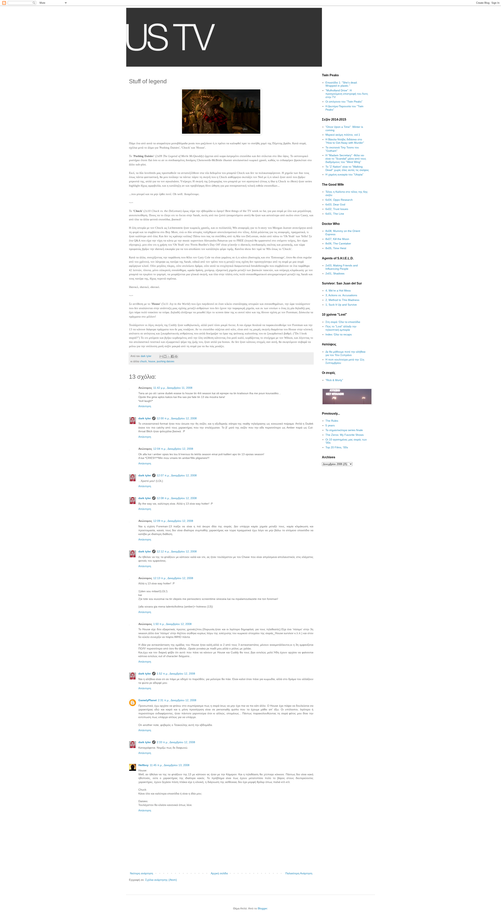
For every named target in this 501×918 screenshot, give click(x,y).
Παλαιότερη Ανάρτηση (298, 873)
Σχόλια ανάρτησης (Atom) (161, 879)
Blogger (262, 908)
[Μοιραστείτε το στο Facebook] (172, 356)
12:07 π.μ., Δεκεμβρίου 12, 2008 (177, 475)
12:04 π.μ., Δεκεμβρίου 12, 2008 (173, 448)
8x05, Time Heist (335, 248)
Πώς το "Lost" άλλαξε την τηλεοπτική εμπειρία (340, 328)
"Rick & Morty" (334, 380)
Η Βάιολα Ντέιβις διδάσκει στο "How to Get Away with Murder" (344, 141)
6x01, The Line (334, 213)
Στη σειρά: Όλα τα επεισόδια (342, 321)
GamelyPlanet (147, 700)
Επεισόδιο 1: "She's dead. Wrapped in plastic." (341, 84)
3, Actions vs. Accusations (341, 295)
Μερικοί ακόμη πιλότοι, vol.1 (342, 134)
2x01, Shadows (334, 273)
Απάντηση (144, 406)
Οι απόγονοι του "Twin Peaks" (343, 101)
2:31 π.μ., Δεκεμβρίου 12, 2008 (177, 700)
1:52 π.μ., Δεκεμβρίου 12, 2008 (176, 673)
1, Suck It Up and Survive (341, 304)
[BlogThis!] (165, 356)
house (151, 361)
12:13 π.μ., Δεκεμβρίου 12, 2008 (173, 578)
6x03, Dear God (335, 204)
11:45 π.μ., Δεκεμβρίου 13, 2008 (169, 765)
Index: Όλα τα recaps (338, 334)
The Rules (331, 420)
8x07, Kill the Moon (337, 239)
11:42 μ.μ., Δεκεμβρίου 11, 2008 (172, 387)
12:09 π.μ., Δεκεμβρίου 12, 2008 (173, 520)
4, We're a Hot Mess (338, 290)
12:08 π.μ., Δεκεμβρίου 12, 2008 (177, 498)
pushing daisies (165, 361)
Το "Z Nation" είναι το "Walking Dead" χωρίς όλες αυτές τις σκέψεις (347, 168)
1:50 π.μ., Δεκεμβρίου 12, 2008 (172, 624)
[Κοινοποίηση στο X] (169, 356)
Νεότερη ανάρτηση (141, 873)
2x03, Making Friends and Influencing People (341, 267)
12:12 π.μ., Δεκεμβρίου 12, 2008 (177, 551)
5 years (330, 425)
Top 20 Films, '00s (336, 447)
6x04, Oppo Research (339, 199)
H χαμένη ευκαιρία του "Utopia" (344, 174)
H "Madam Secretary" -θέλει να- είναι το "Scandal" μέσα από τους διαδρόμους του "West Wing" (345, 158)
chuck (143, 361)
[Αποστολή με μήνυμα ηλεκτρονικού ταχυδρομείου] (161, 356)
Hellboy (143, 765)
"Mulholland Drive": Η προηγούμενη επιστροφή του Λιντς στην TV (346, 94)
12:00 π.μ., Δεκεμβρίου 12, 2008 (177, 418)
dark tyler (144, 418)
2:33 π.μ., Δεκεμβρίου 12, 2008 (176, 742)
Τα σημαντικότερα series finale (344, 430)
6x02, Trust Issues (336, 209)
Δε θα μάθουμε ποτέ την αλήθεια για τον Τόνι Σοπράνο (345, 353)
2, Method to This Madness (342, 299)
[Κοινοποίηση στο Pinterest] (176, 356)
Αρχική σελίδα (219, 873)
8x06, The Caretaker (338, 243)
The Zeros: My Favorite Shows (344, 434)
